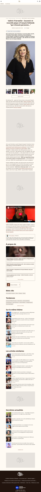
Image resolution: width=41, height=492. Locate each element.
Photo (17, 293)
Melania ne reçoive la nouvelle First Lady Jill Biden (16, 148)
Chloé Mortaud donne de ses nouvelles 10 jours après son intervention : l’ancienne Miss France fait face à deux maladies (23, 444)
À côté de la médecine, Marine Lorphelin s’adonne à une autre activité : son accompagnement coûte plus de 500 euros (22, 432)
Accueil (7, 18)
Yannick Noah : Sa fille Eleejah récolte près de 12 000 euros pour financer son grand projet (23, 438)
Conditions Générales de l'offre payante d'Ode (10, 482)
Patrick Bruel (20, 300)
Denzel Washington (9, 304)
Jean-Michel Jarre (16, 302)
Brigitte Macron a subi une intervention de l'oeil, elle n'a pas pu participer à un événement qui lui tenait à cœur (23, 325)
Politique (20, 293)
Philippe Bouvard (29, 302)
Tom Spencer (12, 235)
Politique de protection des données (28, 480)
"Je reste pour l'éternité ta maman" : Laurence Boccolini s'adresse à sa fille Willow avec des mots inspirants (22, 366)
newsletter (39, 1)
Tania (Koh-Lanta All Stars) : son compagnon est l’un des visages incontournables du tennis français (22, 425)
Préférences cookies (35, 482)
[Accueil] (19, 1)
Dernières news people (12, 18)
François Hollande (17, 107)
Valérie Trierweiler (18, 18)
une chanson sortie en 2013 (25, 168)
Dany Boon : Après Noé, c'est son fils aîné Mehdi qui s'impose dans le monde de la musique (23, 419)
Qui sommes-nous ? (23, 478)
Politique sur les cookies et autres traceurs (12, 480)
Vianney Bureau (9, 302)
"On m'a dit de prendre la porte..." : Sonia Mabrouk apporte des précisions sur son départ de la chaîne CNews (23, 413)
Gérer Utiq (28, 482)
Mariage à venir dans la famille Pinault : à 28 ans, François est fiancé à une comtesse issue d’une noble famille (23, 337)
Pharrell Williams (22, 302)
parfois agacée (27, 104)
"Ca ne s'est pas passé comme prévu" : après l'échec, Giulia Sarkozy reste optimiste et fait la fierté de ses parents (23, 354)
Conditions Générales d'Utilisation (12, 478)
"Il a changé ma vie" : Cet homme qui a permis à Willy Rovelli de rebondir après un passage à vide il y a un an (23, 313)
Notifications (22, 482)
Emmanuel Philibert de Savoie (11, 300)
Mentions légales (31, 478)
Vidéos (24, 293)
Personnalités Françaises (10, 293)
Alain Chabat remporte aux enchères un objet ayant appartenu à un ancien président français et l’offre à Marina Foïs (23, 373)
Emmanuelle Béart (26, 300)
